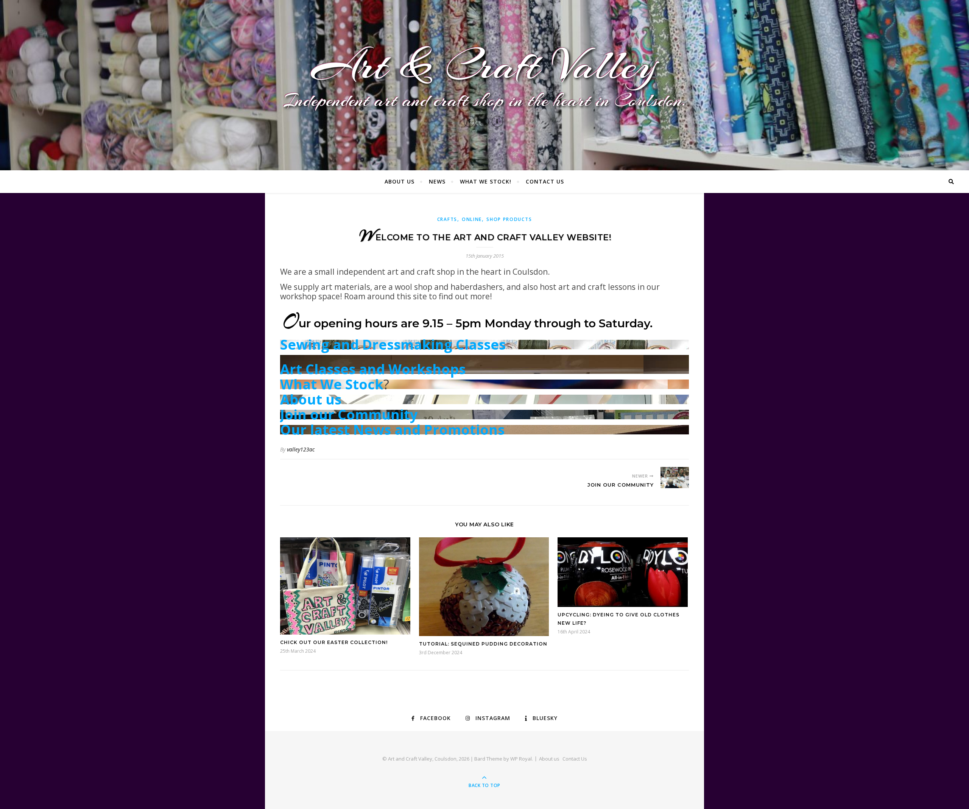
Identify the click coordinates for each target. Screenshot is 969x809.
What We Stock (331, 384)
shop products (509, 219)
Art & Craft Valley (484, 65)
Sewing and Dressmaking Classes (393, 344)
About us (399, 181)
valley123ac (301, 449)
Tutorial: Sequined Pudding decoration (483, 644)
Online (472, 219)
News (437, 181)
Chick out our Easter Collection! (334, 642)
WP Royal (521, 758)
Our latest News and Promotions (392, 429)
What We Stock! (485, 181)
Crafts (447, 219)
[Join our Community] (675, 477)
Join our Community (349, 414)
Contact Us (545, 181)
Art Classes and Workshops (373, 369)
